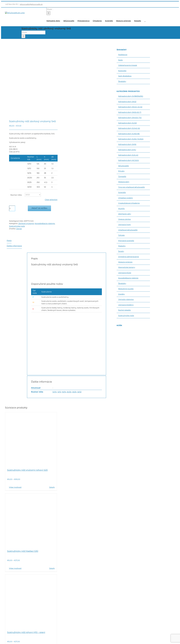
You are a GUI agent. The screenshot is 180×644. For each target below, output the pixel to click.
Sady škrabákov (125, 76)
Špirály (121, 251)
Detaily (52, 487)
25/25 (74, 392)
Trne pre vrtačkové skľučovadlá (131, 187)
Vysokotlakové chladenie (129, 203)
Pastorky (122, 246)
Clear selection (51, 199)
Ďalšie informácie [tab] (14, 246)
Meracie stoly (123, 182)
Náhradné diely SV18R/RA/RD (130, 96)
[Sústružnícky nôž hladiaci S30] (31, 520)
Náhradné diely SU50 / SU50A (130, 139)
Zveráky (121, 294)
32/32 (79, 392)
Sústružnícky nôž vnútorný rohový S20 (27, 470)
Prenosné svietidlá (126, 241)
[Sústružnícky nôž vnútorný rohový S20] (31, 439)
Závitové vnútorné (26, 223)
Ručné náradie (124, 310)
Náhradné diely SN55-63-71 (129, 112)
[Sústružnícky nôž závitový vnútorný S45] (29, 79)
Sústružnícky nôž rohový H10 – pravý (26, 632)
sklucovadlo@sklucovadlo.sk (31, 4)
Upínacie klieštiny (126, 305)
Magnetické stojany (126, 267)
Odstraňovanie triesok (127, 65)
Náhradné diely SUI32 (127, 123)
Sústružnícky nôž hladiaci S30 (22, 551)
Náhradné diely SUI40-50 (129, 128)
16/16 (64, 392)
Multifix (121, 208)
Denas (19, 229)
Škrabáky (122, 81)
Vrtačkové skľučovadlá (127, 230)
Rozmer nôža (16, 195)
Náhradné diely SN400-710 (130, 117)
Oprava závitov (124, 219)
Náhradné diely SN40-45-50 (130, 107)
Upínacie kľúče (124, 273)
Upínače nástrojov (126, 299)
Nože (120, 60)
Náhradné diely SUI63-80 (129, 134)
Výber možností (15, 487)
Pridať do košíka (39, 208)
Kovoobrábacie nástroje (45, 223)
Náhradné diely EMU (127, 150)
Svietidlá (122, 192)
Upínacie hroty (124, 224)
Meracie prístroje (125, 262)
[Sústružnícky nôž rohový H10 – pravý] (31, 601)
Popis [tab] (9, 240)
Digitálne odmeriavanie (128, 257)
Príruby (121, 171)
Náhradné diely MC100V (128, 160)
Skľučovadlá (123, 166)
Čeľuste (121, 235)
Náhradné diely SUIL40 (128, 155)
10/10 (54, 392)
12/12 (59, 392)
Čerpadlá (122, 176)
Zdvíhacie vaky (124, 214)
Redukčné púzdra (125, 289)
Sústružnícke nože (17, 226)
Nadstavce (122, 54)
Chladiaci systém (125, 198)
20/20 (69, 392)
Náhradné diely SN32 (127, 101)
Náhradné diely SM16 (127, 144)
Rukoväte (122, 71)
